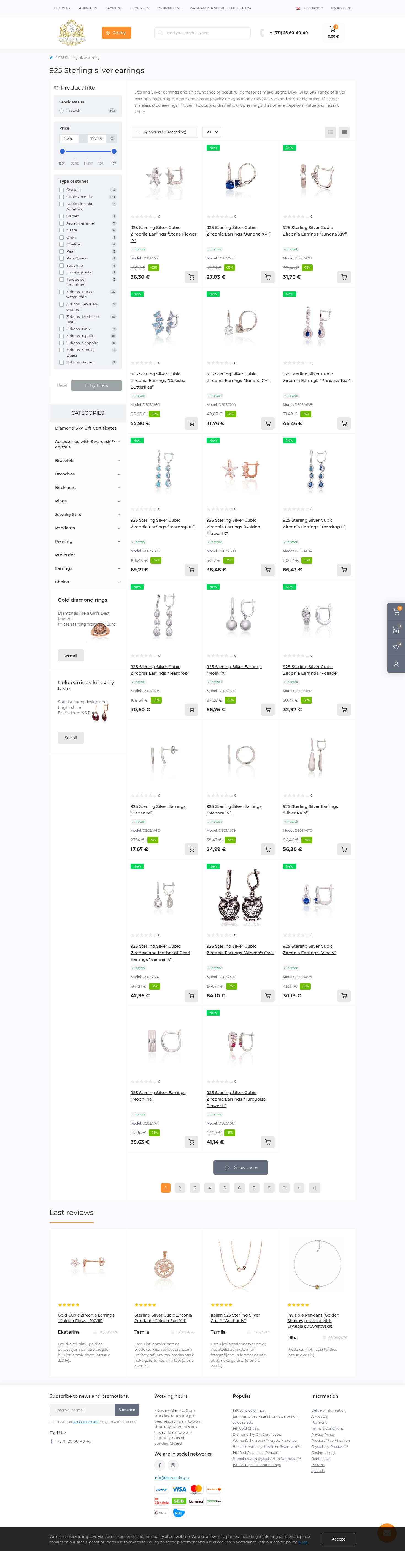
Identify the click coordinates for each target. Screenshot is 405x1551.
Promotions (169, 8)
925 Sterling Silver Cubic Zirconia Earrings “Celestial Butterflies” (159, 380)
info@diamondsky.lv (172, 1478)
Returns (318, 1465)
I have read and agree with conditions (96, 1422)
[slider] (62, 151)
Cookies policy (323, 1453)
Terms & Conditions (327, 1428)
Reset (62, 385)
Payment (113, 8)
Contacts (139, 8)
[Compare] (194, 170)
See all (71, 655)
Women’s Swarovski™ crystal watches (264, 1440)
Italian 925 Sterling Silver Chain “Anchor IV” (235, 1318)
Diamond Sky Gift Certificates (86, 428)
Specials (318, 1471)
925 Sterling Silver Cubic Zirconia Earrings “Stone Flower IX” (163, 234)
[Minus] (294, 1014)
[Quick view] (194, 149)
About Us (88, 8)
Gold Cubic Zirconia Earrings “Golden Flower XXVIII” (86, 1318)
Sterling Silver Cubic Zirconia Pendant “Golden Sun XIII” (163, 1318)
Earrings (63, 568)
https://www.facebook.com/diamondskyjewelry (159, 1465)
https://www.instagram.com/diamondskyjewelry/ (173, 1465)
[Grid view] (344, 132)
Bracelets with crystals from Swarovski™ (266, 1447)
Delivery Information (328, 1410)
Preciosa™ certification (330, 1440)
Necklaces (65, 487)
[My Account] (396, 664)
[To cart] (191, 277)
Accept (338, 1539)
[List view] (330, 132)
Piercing (63, 541)
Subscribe (127, 1410)
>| (314, 1188)
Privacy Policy (323, 1434)
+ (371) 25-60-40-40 (289, 32)
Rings (61, 501)
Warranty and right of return (221, 8)
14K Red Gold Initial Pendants (257, 1453)
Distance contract (85, 1422)
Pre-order (65, 554)
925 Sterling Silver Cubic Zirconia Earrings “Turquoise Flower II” (236, 1099)
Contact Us (320, 1459)
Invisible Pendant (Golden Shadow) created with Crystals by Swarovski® (313, 1321)
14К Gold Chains (246, 1428)
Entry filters (96, 385)
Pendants (65, 528)
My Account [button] (341, 8)
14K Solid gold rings (249, 1410)
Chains (62, 581)
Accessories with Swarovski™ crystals (85, 444)
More (302, 1542)
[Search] (160, 32)
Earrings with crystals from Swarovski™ (266, 1416)
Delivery (62, 8)
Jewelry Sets (68, 514)
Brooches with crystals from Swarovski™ (267, 1459)
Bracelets (65, 460)
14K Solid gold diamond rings (257, 1465)
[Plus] (340, 1014)
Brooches (65, 474)
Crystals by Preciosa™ (329, 1447)
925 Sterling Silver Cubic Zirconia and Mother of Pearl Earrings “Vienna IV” (160, 952)
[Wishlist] (194, 159)
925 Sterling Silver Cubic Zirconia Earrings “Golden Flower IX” (233, 527)
